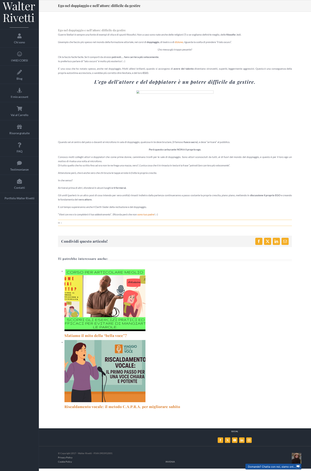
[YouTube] (234, 440)
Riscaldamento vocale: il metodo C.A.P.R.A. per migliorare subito (101, 371)
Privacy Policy (65, 457)
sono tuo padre (145, 214)
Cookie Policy (65, 461)
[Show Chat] (298, 466)
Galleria (109, 300)
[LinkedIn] (242, 440)
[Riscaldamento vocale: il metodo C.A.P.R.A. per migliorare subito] (104, 371)
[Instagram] (249, 440)
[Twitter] (227, 440)
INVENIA (170, 461)
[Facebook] (220, 440)
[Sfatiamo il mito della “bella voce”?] (104, 300)
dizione (179, 41)
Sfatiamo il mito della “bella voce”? (101, 300)
